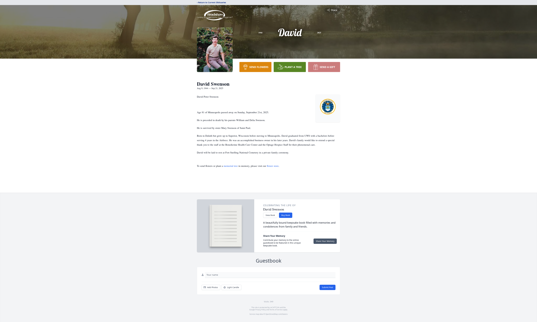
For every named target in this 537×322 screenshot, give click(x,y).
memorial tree (231, 165)
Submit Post (327, 287)
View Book (270, 215)
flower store (273, 165)
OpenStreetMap (271, 314)
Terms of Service (276, 309)
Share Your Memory (325, 241)
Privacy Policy (260, 309)
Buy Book (285, 215)
